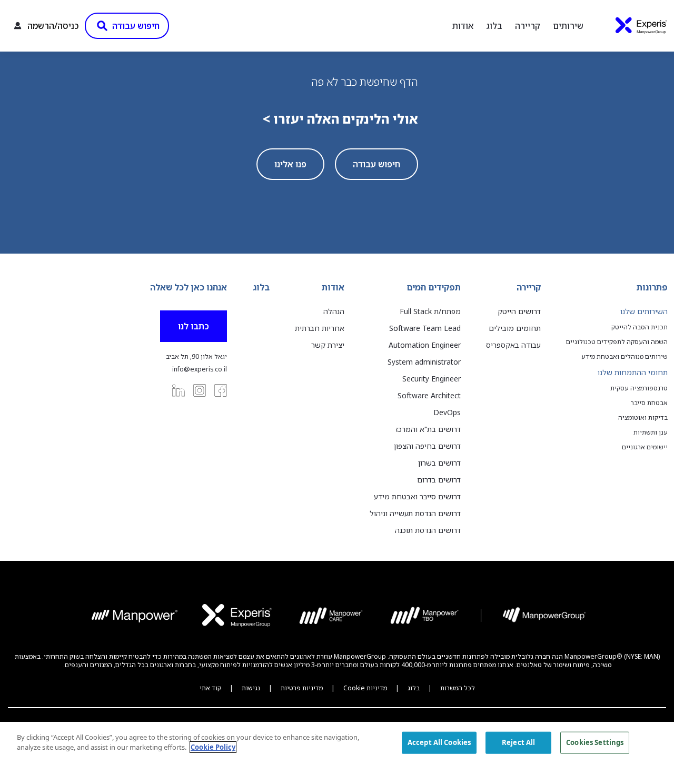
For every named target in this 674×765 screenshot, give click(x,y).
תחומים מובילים (515, 328)
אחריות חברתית (319, 328)
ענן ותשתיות (650, 432)
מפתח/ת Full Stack (430, 311)
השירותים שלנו (644, 311)
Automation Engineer (425, 345)
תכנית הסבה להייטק (639, 327)
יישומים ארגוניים (645, 447)
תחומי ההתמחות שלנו (633, 372)
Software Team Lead (425, 328)
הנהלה (333, 311)
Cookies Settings (594, 742)
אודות (462, 26)
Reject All (518, 742)
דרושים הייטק (519, 311)
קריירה (527, 26)
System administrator (424, 362)
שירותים (568, 26)
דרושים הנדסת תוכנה (428, 530)
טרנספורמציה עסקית (639, 388)
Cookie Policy (213, 747)
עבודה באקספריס (513, 345)
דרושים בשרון (439, 463)
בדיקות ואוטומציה (643, 418)
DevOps (447, 412)
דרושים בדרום (439, 480)
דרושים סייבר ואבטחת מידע (417, 496)
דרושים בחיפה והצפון (427, 446)
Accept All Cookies (439, 742)
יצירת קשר (327, 345)
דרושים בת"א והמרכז (428, 429)
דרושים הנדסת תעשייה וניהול (415, 513)
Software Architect (429, 395)
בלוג (494, 26)
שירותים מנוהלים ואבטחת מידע (624, 357)
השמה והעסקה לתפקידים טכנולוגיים (617, 342)
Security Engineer (431, 379)
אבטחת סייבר (649, 403)
